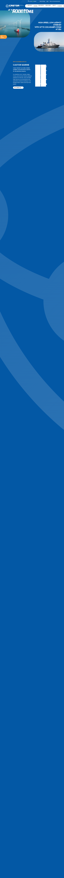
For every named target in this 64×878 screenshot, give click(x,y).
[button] (18, 87)
